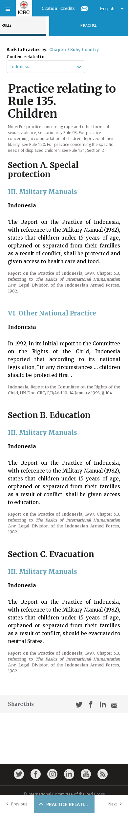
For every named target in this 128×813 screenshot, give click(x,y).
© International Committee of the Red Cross (64, 794)
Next (112, 804)
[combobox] (10, 66)
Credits (67, 8)
